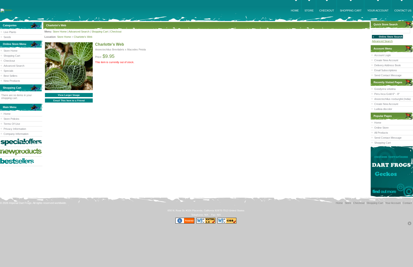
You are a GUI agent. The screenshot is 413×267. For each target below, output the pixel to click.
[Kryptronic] (184, 222)
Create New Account (386, 60)
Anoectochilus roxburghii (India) (392, 99)
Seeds (7, 37)
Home (7, 113)
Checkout (9, 60)
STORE (309, 10)
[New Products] (21, 151)
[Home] (6, 10)
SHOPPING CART (351, 10)
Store (348, 203)
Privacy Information (15, 128)
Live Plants (10, 32)
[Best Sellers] (21, 161)
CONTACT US (402, 10)
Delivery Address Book (387, 65)
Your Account (393, 203)
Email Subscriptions (385, 70)
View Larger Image (69, 95)
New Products (12, 80)
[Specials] (21, 142)
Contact (407, 203)
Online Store (381, 127)
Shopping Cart (12, 55)
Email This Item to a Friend (69, 100)
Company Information (16, 133)
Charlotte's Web (83, 36)
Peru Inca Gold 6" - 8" (387, 94)
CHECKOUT (326, 10)
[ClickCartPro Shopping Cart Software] (410, 224)
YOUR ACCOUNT (378, 10)
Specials (8, 70)
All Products (381, 132)
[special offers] (392, 171)
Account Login (382, 55)
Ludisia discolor (383, 109)
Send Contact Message (388, 75)
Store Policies (11, 118)
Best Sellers (10, 75)
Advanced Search (14, 65)
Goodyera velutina (385, 88)
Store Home (10, 50)
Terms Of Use (12, 123)
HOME (295, 10)
